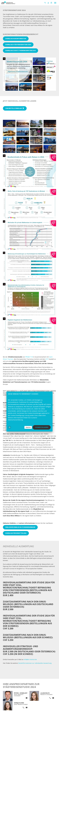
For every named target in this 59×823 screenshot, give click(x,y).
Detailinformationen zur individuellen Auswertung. (35, 663)
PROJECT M (29, 357)
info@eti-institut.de (30, 659)
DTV (47, 359)
